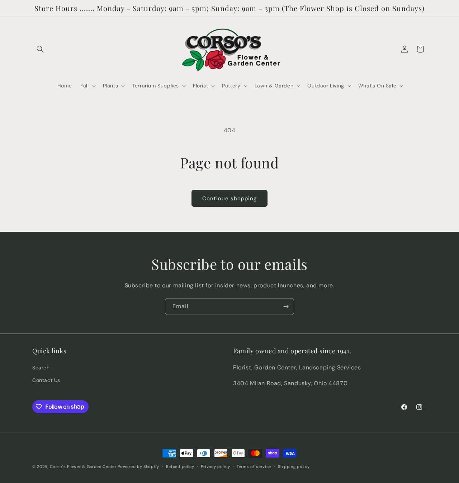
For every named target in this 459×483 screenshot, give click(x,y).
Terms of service (254, 466)
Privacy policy (215, 466)
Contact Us (46, 380)
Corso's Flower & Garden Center (83, 466)
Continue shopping (229, 198)
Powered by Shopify (138, 466)
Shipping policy (294, 466)
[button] (40, 49)
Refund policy (180, 466)
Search (41, 367)
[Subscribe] (286, 306)
